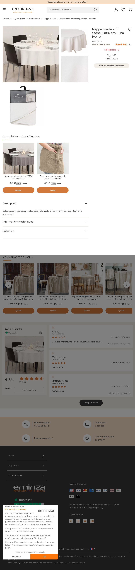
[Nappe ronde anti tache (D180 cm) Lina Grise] (18, 158)
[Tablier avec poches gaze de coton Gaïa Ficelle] (53, 158)
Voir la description (101, 44)
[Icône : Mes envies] (129, 29)
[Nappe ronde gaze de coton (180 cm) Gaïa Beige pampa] (87, 279)
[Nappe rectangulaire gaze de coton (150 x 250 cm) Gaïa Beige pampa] (18, 279)
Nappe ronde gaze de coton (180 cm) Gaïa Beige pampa (87, 298)
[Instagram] (92, 521)
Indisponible (110, 50)
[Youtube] (85, 521)
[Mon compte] (116, 10)
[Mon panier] (130, 10)
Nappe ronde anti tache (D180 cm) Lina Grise (18, 177)
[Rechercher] (95, 10)
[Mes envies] (123, 10)
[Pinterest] (71, 521)
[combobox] (29, 390)
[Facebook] (78, 521)
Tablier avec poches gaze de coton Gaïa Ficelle (53, 177)
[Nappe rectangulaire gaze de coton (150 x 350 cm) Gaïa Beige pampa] (53, 279)
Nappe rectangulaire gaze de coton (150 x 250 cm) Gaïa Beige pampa (18, 299)
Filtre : (8, 388)
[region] (67, 20)
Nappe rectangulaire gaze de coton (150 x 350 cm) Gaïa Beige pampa (53, 299)
